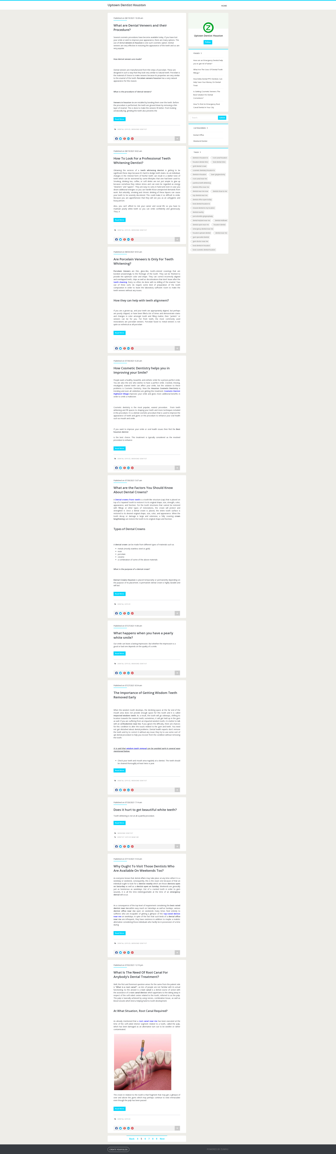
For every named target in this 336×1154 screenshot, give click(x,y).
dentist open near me (201, 225)
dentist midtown (221, 220)
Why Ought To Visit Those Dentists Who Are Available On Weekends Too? (144, 868)
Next (162, 1139)
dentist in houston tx (200, 158)
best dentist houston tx (201, 204)
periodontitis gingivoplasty (203, 216)
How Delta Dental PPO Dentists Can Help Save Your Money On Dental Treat (207, 82)
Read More (119, 119)
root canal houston (220, 158)
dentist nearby (198, 212)
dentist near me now (200, 191)
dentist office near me (128, 837)
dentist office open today (202, 199)
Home (224, 5)
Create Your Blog (118, 1149)
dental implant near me (201, 220)
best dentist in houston (201, 245)
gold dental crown (199, 166)
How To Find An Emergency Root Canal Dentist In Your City (206, 106)
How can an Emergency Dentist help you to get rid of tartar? (208, 62)
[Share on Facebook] (116, 138)
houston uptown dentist (202, 233)
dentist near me (221, 233)
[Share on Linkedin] (128, 138)
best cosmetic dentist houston (204, 250)
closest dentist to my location (204, 208)
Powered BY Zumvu (217, 1149)
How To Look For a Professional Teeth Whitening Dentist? (142, 160)
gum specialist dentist (201, 237)
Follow (208, 42)
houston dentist (219, 225)
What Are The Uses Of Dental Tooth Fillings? (208, 71)
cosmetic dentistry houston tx (204, 170)
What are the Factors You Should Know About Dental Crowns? (143, 489)
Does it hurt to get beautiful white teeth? (145, 809)
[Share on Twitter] (120, 138)
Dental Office (124, 129)
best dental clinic (219, 162)
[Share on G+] (124, 138)
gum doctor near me (200, 241)
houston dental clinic (200, 162)
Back (131, 1139)
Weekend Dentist (139, 129)
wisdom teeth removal (136, 748)
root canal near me (200, 179)
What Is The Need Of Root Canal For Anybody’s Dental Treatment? (141, 974)
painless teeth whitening (202, 183)
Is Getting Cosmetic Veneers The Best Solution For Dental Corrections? (206, 94)
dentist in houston (199, 174)
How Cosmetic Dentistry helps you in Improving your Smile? (142, 370)
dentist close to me (220, 191)
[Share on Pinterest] (132, 138)
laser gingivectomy (218, 174)
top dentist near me (200, 195)
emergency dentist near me (203, 229)
